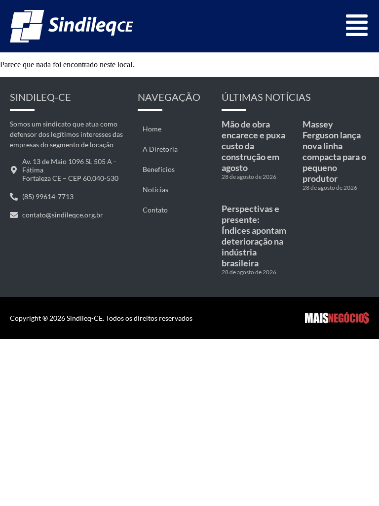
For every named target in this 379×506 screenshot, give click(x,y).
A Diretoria (160, 149)
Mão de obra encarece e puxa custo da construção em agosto (253, 146)
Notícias (155, 189)
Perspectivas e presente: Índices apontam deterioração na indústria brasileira (254, 235)
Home (152, 129)
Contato (155, 210)
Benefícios (159, 169)
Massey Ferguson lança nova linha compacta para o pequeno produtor (334, 151)
